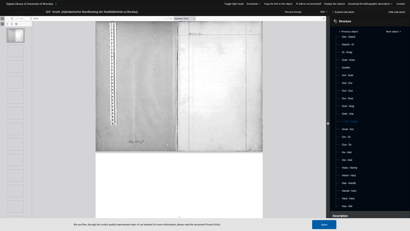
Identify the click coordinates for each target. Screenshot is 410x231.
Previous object (349, 31)
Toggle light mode (234, 3)
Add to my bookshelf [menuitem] (310, 3)
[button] (370, 21)
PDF (322, 12)
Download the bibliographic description (369, 3)
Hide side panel (397, 12)
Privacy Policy (212, 224)
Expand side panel (344, 12)
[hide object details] (328, 123)
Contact (401, 3)
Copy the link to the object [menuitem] (278, 3)
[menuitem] (348, 37)
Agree (324, 224)
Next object (392, 31)
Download (252, 3)
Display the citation (334, 3)
